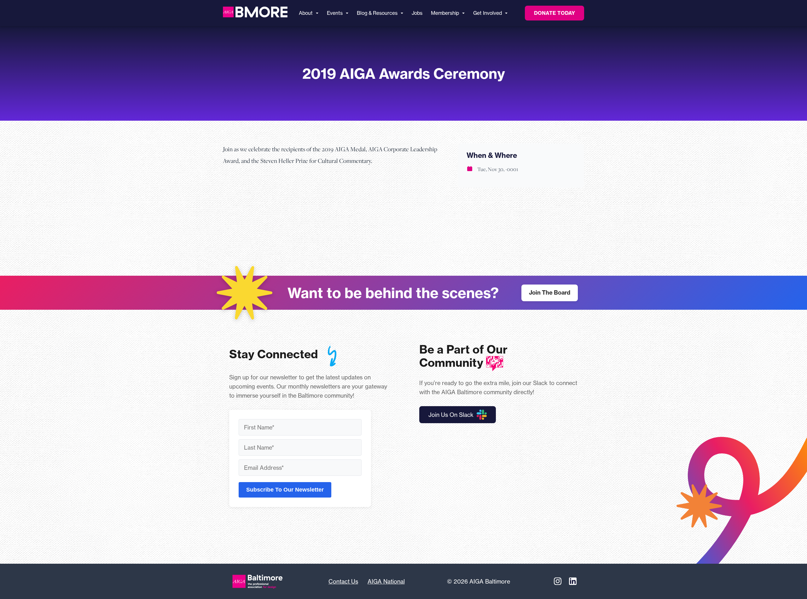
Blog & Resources (377, 13)
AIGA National (386, 581)
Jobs (417, 13)
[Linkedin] (573, 581)
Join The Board (549, 292)
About (306, 13)
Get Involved (487, 13)
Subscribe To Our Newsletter (285, 490)
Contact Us (343, 581)
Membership (445, 13)
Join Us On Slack (450, 414)
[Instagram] (558, 581)
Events (335, 13)
